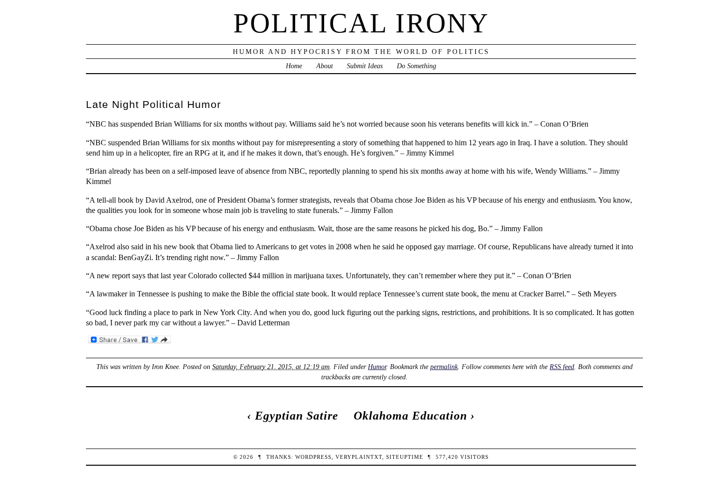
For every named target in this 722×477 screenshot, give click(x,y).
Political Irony (361, 23)
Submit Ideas (365, 66)
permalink (444, 367)
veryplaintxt (358, 457)
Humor (377, 367)
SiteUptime (404, 457)
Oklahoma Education (410, 415)
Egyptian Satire (296, 415)
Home (294, 66)
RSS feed (562, 367)
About (324, 66)
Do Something (416, 66)
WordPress (313, 457)
